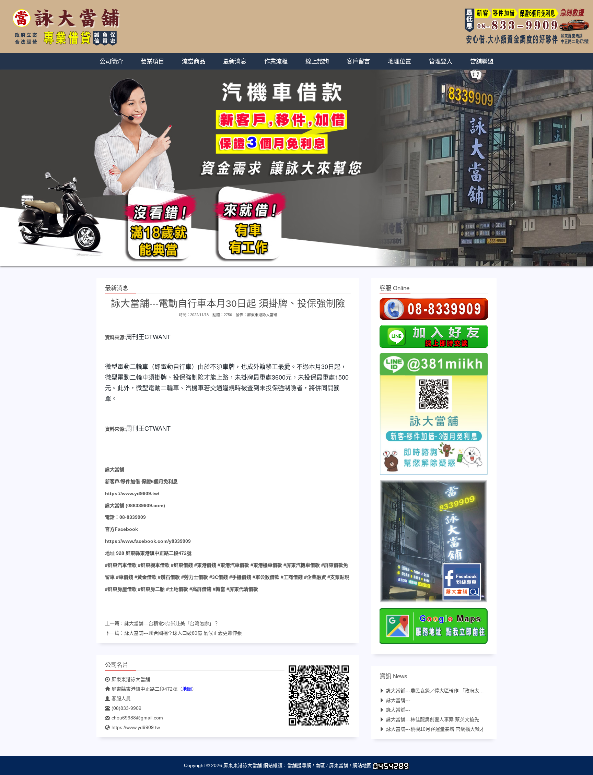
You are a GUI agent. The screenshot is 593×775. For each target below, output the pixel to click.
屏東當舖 (338, 765)
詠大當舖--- (398, 700)
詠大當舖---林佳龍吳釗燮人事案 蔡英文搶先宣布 (437, 720)
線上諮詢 (317, 61)
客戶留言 (358, 61)
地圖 (187, 689)
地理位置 (399, 61)
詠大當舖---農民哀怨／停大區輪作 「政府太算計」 (439, 691)
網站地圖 (362, 765)
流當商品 (193, 61)
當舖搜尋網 (299, 765)
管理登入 (440, 61)
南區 (320, 765)
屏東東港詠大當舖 (262, 315)
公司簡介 (111, 61)
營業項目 (152, 61)
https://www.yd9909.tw (136, 727)
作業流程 (276, 61)
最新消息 (234, 61)
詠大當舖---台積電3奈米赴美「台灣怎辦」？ (171, 624)
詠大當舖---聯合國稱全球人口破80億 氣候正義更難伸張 (183, 633)
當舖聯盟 (481, 61)
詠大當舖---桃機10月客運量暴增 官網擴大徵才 (435, 729)
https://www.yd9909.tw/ (132, 493)
